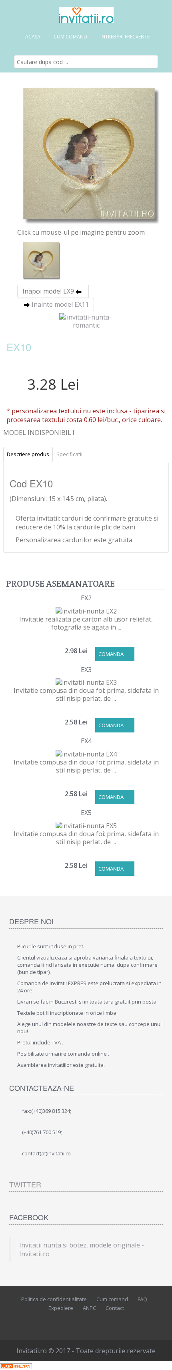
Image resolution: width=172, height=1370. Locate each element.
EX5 (86, 812)
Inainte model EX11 (60, 304)
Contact (115, 1308)
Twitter (25, 1184)
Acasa (32, 36)
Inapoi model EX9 (48, 291)
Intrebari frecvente (125, 36)
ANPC (89, 1308)
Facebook (66, 1322)
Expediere (60, 1308)
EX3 (86, 669)
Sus (158, 1357)
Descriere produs (28, 454)
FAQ (142, 1299)
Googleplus (102, 1322)
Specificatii (69, 454)
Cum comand (70, 36)
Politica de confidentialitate (54, 1299)
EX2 (86, 597)
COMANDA (111, 654)
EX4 (86, 740)
